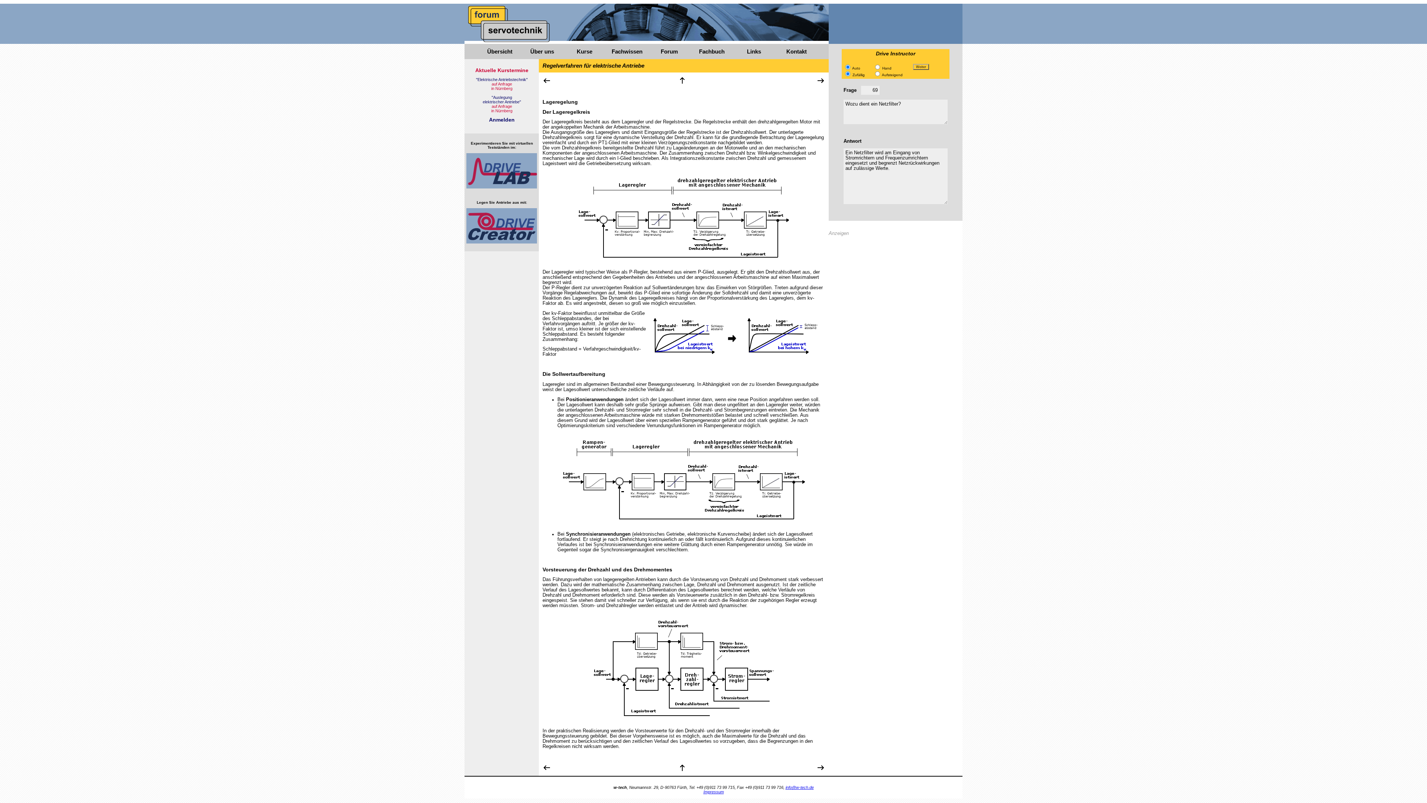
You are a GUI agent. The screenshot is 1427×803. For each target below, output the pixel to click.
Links (754, 52)
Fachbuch (712, 52)
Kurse (584, 52)
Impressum (713, 792)
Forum (669, 52)
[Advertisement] (895, 293)
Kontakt (796, 52)
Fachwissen (627, 52)
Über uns (542, 52)
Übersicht (499, 52)
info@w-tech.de (800, 787)
